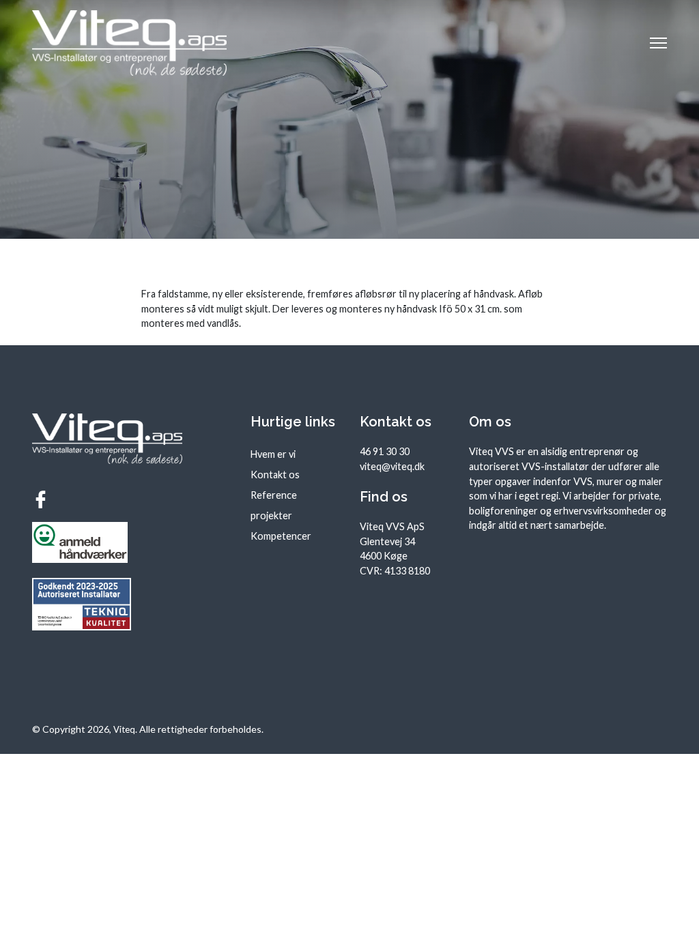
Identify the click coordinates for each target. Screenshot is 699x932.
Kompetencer (281, 536)
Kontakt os (275, 474)
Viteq (124, 729)
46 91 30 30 (385, 451)
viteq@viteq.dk (392, 466)
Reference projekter (274, 505)
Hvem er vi (273, 454)
